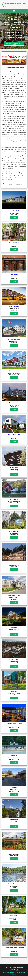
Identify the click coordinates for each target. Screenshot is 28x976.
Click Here (12, 177)
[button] (14, 11)
